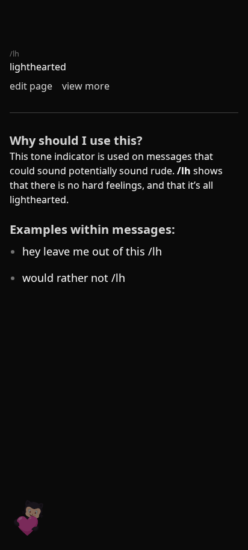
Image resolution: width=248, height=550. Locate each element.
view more (86, 86)
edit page (31, 86)
